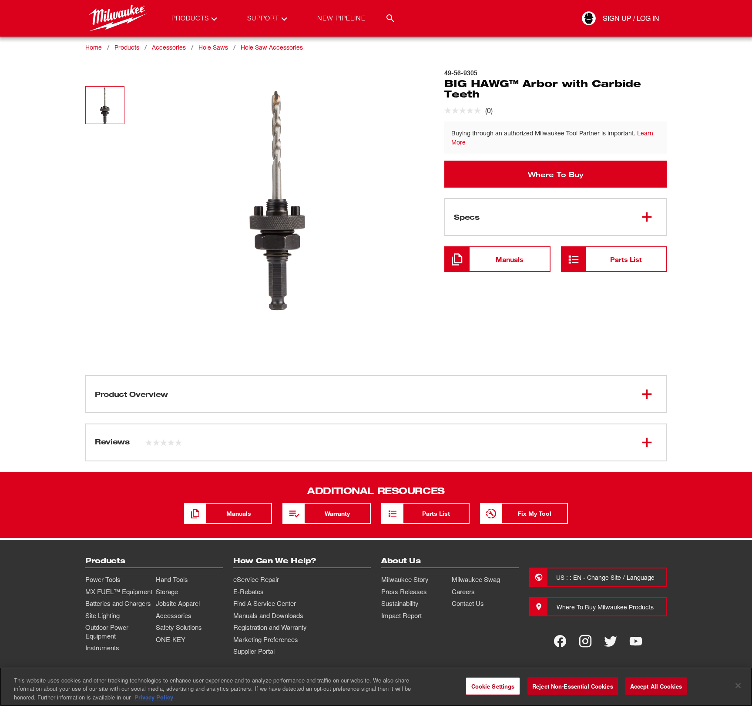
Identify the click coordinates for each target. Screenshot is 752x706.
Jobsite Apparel (178, 603)
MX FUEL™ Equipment (118, 591)
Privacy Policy (153, 697)
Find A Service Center (264, 603)
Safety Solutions (179, 627)
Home (93, 47)
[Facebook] (560, 641)
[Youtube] (635, 641)
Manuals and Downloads (268, 615)
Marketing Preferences (265, 639)
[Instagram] (585, 641)
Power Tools (103, 579)
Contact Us (468, 603)
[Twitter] (610, 641)
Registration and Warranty (270, 627)
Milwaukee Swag (476, 579)
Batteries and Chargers (118, 603)
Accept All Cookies (656, 686)
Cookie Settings (493, 686)
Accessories (169, 47)
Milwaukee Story (405, 579)
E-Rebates (248, 591)
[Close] (738, 685)
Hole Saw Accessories (272, 47)
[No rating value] (464, 110)
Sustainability (400, 603)
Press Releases (404, 591)
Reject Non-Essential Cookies (572, 686)
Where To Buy (556, 174)
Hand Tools (172, 579)
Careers (463, 591)
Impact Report (401, 615)
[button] (104, 105)
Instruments (102, 647)
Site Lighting (102, 615)
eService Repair (256, 579)
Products (126, 47)
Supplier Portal (254, 651)
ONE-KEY (170, 639)
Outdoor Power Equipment (106, 631)
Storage (167, 591)
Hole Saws (213, 47)
